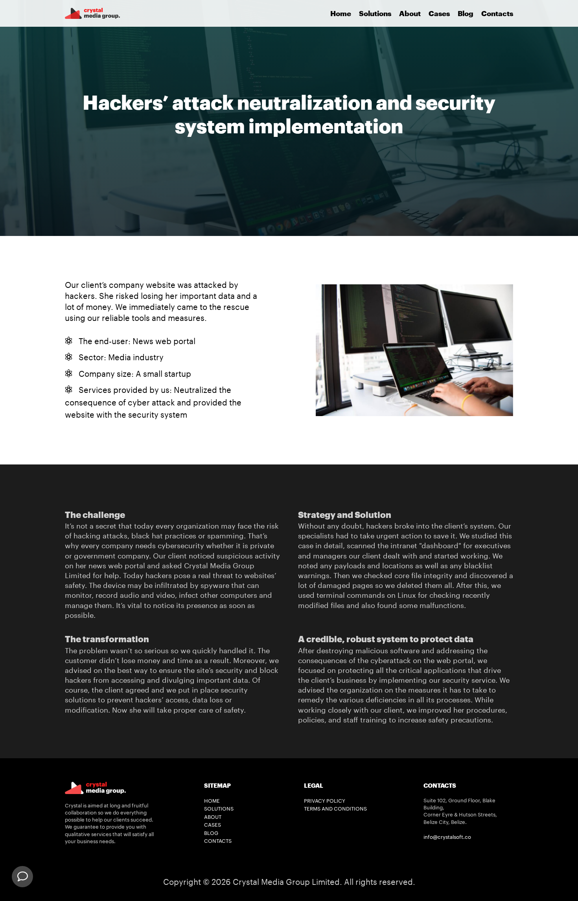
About (410, 13)
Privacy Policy (324, 801)
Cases (439, 13)
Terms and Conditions (335, 808)
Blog (465, 13)
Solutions (375, 13)
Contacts (497, 13)
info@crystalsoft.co (447, 837)
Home (340, 13)
